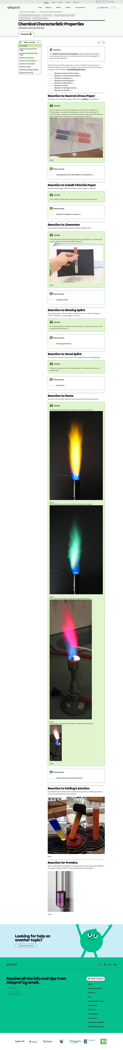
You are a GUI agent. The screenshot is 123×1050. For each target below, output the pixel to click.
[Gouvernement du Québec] (19, 1041)
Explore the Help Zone (26, 946)
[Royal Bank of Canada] (89, 1041)
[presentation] (100, 866)
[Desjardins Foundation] (75, 1041)
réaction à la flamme (24, 18)
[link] (98, 42)
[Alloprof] (13, 7)
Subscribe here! (14, 994)
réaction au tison (47, 15)
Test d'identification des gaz (40, 18)
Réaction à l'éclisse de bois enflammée (64, 15)
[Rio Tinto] (47, 1041)
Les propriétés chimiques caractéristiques (29, 15)
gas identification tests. (76, 69)
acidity (85, 99)
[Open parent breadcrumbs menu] (37, 12)
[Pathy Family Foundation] (33, 1041)
